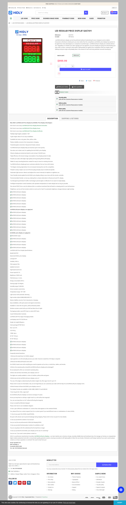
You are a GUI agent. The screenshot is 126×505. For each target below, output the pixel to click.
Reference (58, 35)
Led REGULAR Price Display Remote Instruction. (34, 125)
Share (82, 80)
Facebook (10, 483)
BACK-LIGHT (60, 55)
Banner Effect (75, 482)
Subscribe (107, 465)
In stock (57, 36)
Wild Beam (99, 479)
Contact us (50, 487)
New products (51, 482)
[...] (18, 465)
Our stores (50, 477)
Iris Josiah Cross (100, 477)
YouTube (19, 483)
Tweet (89, 80)
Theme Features (76, 477)
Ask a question (77, 87)
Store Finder (21, 7)
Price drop (50, 479)
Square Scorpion (100, 487)
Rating (73, 490)
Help (44, 7)
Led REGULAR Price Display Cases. (31, 128)
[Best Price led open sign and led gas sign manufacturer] (15, 12)
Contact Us (38, 7)
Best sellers (51, 484)
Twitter (15, 483)
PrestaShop (45, 497)
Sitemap (50, 490)
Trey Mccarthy (100, 484)
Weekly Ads (12, 7)
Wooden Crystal (100, 482)
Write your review (63, 87)
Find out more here (69, 503)
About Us (30, 7)
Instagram (29, 483)
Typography (75, 479)
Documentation (76, 484)
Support (74, 487)
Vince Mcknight (100, 490)
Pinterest (97, 80)
